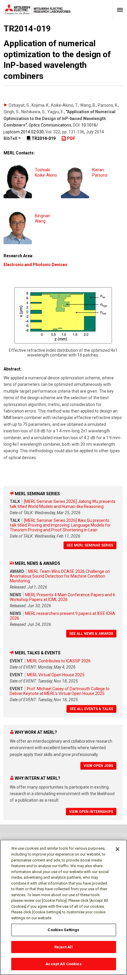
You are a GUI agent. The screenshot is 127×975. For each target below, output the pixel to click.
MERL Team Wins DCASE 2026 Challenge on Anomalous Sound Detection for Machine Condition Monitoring (60, 576)
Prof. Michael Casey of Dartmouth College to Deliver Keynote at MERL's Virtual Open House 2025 (60, 691)
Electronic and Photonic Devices (35, 264)
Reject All (63, 947)
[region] (63, 907)
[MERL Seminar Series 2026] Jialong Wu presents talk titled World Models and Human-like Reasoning (62, 504)
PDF (70, 138)
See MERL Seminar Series (90, 545)
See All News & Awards (91, 634)
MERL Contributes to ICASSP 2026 (59, 660)
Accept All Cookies (63, 964)
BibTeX (11, 138)
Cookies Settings (63, 930)
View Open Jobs (98, 766)
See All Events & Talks (91, 709)
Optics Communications (50, 125)
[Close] (117, 849)
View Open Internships (91, 812)
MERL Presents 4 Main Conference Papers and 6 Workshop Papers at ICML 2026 (62, 597)
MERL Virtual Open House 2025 (55, 674)
